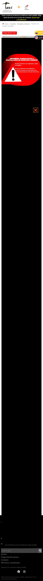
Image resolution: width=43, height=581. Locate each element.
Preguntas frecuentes (9, 557)
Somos (3, 554)
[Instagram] (24, 571)
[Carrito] (26, 7)
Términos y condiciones (10, 563)
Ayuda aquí (36, 17)
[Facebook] (18, 571)
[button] (18, 7)
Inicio (6, 24)
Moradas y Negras (23, 24)
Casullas (13, 24)
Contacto (4, 560)
